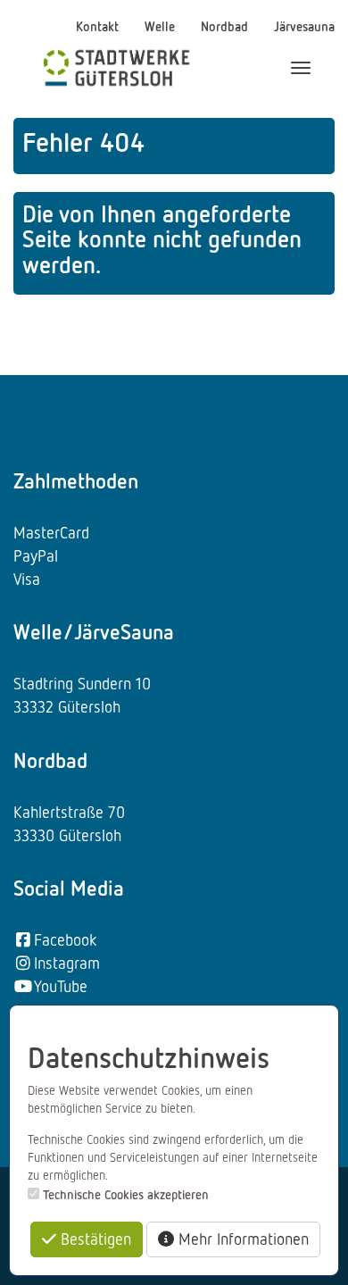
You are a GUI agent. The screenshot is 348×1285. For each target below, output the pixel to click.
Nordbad (226, 26)
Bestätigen (93, 1238)
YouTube (60, 986)
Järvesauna (304, 26)
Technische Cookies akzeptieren (126, 1194)
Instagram (67, 962)
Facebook (65, 939)
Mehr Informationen (241, 1238)
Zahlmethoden (75, 480)
